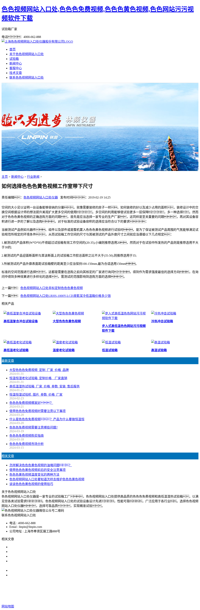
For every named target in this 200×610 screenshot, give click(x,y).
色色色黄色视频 (100, 590)
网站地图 (123, 598)
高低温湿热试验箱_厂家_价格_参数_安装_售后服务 (44, 386)
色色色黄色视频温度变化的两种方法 (34, 474)
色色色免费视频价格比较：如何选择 (39, 575)
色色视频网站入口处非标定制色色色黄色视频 (51, 288)
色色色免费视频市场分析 (26, 444)
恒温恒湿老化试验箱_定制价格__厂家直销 (38, 378)
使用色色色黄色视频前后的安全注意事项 (37, 470)
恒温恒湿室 (140, 590)
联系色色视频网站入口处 (26, 77)
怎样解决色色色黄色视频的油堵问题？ (40, 465)
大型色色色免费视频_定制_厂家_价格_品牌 (39, 370)
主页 (5, 176)
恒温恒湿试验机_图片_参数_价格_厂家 (35, 394)
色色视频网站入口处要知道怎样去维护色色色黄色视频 (46, 479)
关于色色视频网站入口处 (26, 54)
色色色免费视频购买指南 (26, 435)
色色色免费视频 (75, 590)
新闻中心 (15, 63)
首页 (12, 49)
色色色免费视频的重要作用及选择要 (34, 570)
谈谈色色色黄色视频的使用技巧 (31, 484)
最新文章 (8, 360)
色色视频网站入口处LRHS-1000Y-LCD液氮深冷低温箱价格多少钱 (65, 295)
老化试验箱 (121, 590)
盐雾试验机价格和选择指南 (28, 551)
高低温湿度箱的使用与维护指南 (31, 547)
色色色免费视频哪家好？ (31, 402)
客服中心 (15, 68)
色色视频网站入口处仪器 (40, 197)
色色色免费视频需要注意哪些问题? (33, 427)
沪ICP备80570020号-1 (170, 598)
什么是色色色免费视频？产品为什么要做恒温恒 (46, 419)
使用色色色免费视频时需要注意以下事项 (37, 411)
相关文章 (8, 456)
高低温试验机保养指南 (25, 556)
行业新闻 (33, 176)
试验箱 (14, 58)
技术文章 (15, 73)
